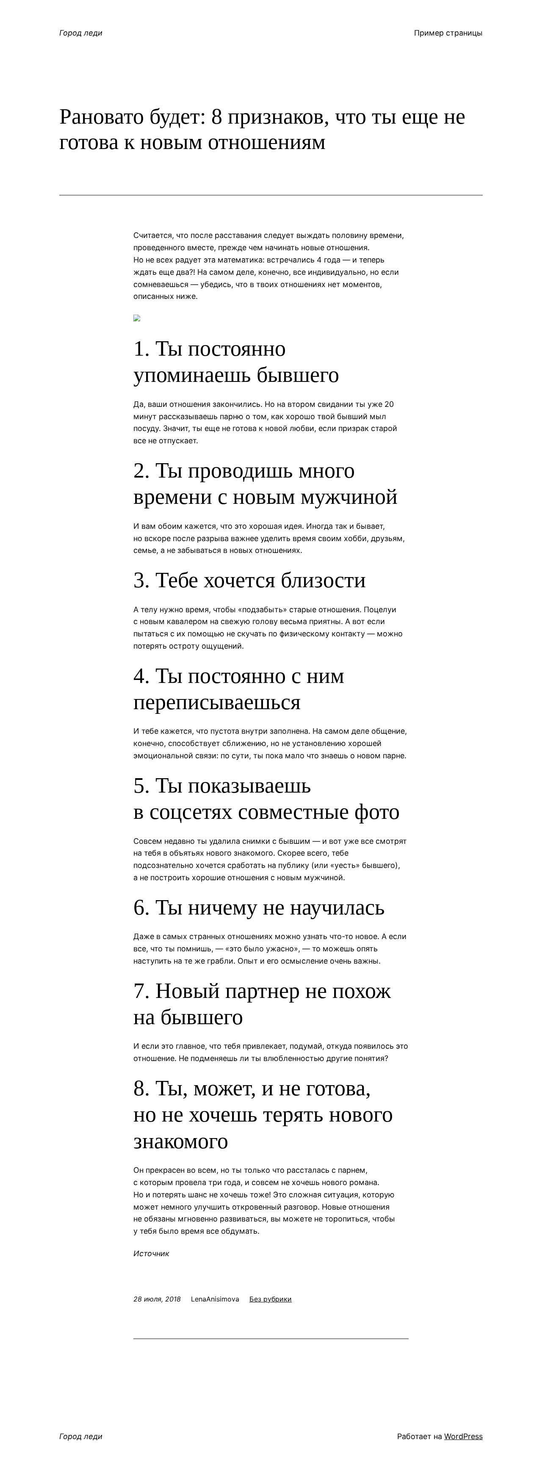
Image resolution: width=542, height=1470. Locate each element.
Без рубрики (270, 1299)
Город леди (80, 32)
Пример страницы (448, 32)
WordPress (463, 1436)
